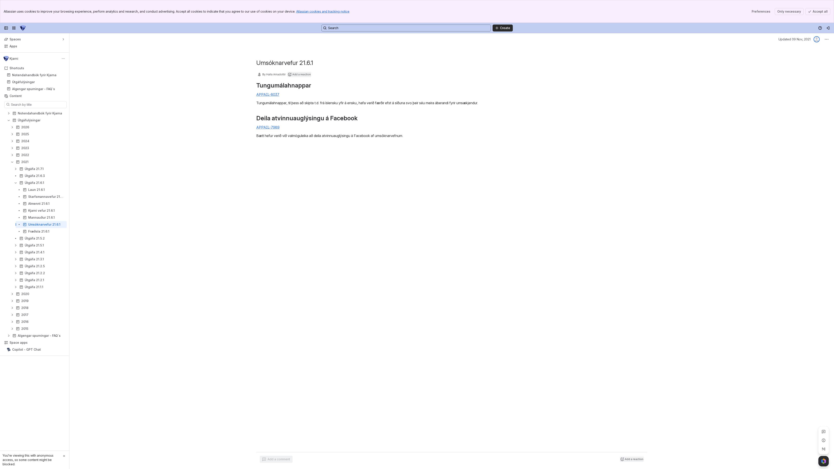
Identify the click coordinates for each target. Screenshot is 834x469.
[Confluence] (22, 28)
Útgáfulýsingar (23, 82)
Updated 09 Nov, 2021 (794, 39)
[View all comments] (823, 431)
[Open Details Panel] (823, 440)
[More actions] (63, 58)
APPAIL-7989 (268, 127)
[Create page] (823, 449)
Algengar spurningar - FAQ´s (33, 89)
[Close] (64, 456)
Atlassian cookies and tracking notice (322, 11)
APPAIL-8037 (267, 94)
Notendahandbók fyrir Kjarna (34, 75)
